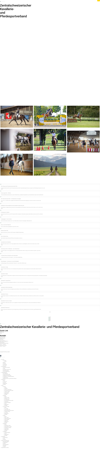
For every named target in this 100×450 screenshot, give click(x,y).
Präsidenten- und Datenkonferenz (8, 376)
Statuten (4, 363)
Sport (2, 385)
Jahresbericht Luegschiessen (5, 280)
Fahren (4, 415)
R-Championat (7, 399)
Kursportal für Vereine (5, 447)
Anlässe (4, 443)
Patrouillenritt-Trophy (8, 426)
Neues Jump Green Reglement (6, 224)
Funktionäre (7, 428)
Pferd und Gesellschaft (5, 440)
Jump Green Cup (7, 409)
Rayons (4, 362)
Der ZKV (3, 359)
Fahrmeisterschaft (8, 418)
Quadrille (6, 388)
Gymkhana (4, 423)
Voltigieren (5, 431)
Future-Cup (5, 381)
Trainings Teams (7, 411)
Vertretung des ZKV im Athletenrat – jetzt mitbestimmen (10, 248)
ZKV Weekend (4, 366)
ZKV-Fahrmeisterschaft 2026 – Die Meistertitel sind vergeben (11, 198)
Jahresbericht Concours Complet (6, 300)
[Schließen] (98, 0)
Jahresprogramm (7, 432)
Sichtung (4, 382)
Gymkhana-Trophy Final (7, 369)
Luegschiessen (5, 377)
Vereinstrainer (5, 437)
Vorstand (4, 360)
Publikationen (5, 442)
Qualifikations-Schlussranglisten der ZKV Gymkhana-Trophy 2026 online (12, 205)
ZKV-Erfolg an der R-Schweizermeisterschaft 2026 (9, 186)
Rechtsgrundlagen (6, 441)
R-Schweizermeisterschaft (9, 390)
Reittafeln (4, 445)
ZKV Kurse (5, 365)
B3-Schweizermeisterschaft (9, 410)
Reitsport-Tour (7, 398)
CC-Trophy (6, 408)
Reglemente (5, 383)
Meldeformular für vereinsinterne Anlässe (9, 378)
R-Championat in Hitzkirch (5, 212)
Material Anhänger (8, 402)
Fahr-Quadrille (7, 419)
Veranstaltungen (4, 372)
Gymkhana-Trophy (8, 425)
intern (6, 361)
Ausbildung (3, 436)
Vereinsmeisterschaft (6, 374)
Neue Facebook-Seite (4, 236)
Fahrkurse (6, 420)
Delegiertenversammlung (7, 375)
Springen (4, 395)
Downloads (5, 364)
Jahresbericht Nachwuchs (5, 307)
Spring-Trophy (7, 397)
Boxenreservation (6, 370)
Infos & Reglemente (6, 371)
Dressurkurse (7, 392)
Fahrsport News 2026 (4, 230)
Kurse (6, 403)
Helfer (4, 368)
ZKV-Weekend (5, 373)
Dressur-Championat (8, 389)
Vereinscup (6, 401)
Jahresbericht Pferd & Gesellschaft (6, 287)
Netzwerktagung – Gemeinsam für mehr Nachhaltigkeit (10, 261)
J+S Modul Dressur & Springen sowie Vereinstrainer (9, 255)
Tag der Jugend (7, 391)
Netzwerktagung (5, 444)
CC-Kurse (6, 412)
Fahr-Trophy (7, 417)
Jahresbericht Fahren (4, 273)
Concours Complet (6, 406)
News (4, 380)
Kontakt (4, 384)
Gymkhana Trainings (8, 427)
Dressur (4, 386)
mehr (2, 201)
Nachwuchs (3, 379)
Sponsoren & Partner (6, 367)
